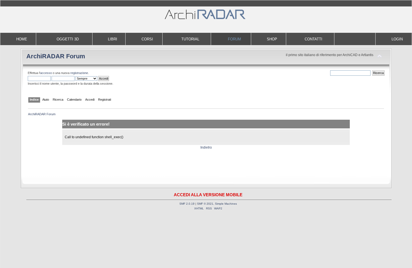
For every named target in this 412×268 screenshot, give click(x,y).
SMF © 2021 (205, 203)
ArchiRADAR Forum (55, 56)
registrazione (79, 73)
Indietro (206, 147)
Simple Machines (226, 203)
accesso (46, 73)
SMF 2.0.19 (187, 203)
